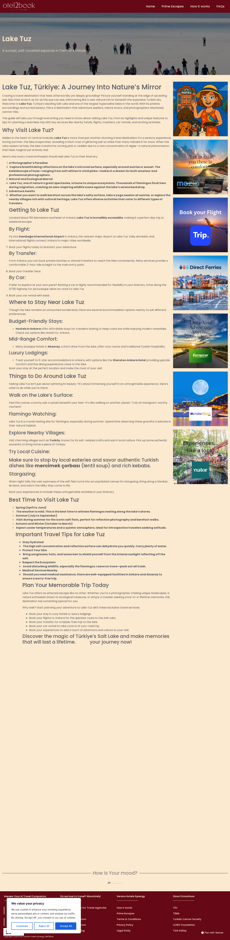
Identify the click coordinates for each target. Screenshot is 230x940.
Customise (22, 926)
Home (150, 6)
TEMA (176, 913)
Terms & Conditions (129, 919)
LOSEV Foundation (184, 925)
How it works (200, 6)
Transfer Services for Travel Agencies (83, 907)
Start (83, 642)
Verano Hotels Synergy (131, 896)
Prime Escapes (173, 6)
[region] (44, 915)
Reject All (44, 926)
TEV (175, 907)
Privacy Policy (125, 925)
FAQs (220, 6)
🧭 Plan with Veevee (212, 932)
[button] (4, 883)
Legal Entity (123, 930)
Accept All (66, 926)
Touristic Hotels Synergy (33, 936)
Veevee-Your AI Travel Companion (25, 896)
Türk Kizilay (180, 930)
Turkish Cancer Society (187, 919)
